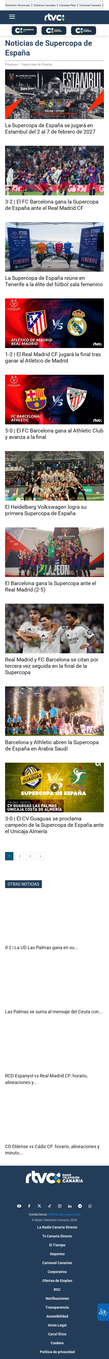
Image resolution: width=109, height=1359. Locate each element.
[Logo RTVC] (54, 17)
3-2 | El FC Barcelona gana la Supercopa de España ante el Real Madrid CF (51, 205)
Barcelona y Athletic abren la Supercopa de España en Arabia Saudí (52, 745)
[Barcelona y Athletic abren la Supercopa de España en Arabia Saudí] (54, 711)
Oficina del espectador (64, 1214)
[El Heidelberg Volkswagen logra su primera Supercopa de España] (54, 476)
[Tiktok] (49, 1206)
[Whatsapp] (90, 1206)
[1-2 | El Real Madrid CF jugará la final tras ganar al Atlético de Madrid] (54, 323)
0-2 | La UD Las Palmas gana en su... (41, 947)
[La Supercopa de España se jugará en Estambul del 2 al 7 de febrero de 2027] (54, 94)
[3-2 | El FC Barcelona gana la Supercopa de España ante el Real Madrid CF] (54, 170)
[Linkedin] (70, 1206)
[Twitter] (39, 1206)
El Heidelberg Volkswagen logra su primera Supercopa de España (46, 510)
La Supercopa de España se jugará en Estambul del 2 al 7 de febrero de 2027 (50, 128)
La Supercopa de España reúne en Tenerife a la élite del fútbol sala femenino (54, 281)
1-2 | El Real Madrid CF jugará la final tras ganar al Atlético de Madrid (53, 357)
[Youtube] (19, 1206)
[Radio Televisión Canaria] (54, 1177)
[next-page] (40, 856)
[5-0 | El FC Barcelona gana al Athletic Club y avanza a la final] (54, 399)
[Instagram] (59, 1206)
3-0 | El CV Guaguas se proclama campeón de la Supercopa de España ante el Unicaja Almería (54, 825)
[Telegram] (80, 1206)
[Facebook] (29, 1206)
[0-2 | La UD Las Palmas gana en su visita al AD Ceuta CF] (54, 919)
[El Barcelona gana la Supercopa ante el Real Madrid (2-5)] (54, 552)
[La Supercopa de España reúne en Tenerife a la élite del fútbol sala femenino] (54, 247)
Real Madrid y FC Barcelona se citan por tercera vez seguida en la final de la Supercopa (51, 666)
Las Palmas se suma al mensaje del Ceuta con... (53, 1011)
